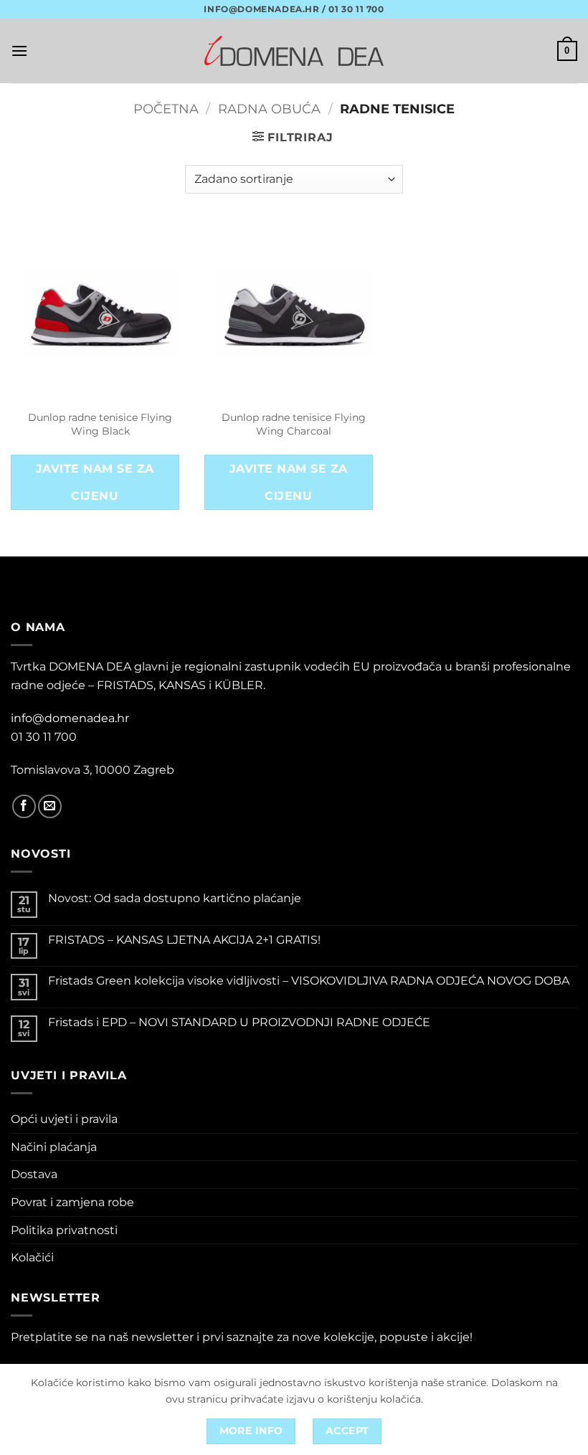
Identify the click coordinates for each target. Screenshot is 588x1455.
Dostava (34, 1174)
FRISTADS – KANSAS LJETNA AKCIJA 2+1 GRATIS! (184, 940)
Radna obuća (269, 108)
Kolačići (32, 1257)
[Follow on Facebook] (24, 806)
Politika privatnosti (64, 1230)
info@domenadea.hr (70, 718)
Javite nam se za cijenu (94, 482)
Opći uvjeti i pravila (64, 1119)
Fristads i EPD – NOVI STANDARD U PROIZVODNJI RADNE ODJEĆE (239, 1022)
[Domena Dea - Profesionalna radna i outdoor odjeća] (294, 50)
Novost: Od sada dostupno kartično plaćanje (174, 898)
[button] (19, 50)
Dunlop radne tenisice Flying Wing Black (100, 424)
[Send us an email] (50, 806)
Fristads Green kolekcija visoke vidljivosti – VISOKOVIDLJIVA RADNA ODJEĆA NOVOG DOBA (308, 980)
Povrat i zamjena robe (72, 1202)
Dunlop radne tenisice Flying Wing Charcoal (294, 424)
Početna (166, 108)
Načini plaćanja (54, 1147)
